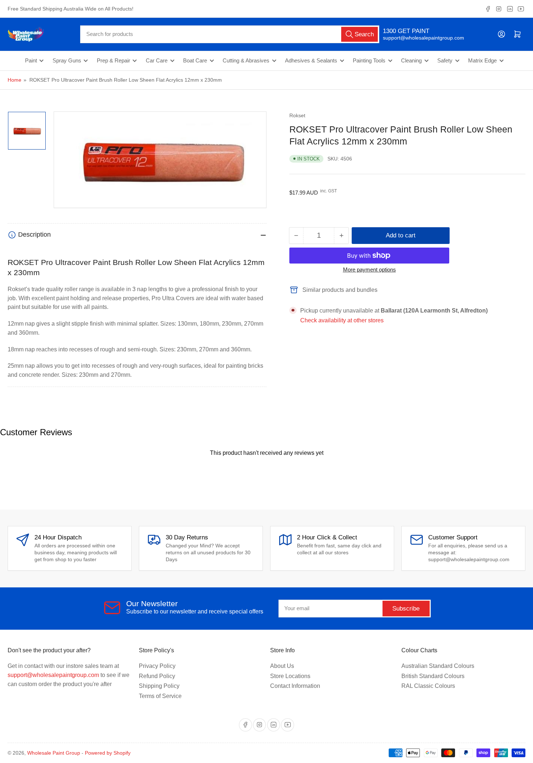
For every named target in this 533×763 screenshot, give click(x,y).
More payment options (369, 269)
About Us (282, 666)
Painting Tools (369, 61)
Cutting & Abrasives (246, 61)
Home (14, 80)
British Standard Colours (432, 676)
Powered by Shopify (108, 753)
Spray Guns (67, 61)
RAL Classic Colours (428, 686)
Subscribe (406, 608)
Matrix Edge (482, 61)
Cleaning (411, 61)
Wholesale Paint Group (53, 753)
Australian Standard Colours (437, 666)
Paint (31, 61)
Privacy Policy (157, 666)
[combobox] (229, 34)
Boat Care (195, 61)
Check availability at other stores (342, 320)
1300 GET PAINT (406, 31)
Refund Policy (157, 676)
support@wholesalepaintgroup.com (417, 38)
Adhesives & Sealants (311, 61)
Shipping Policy (159, 686)
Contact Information (295, 686)
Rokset (297, 115)
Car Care (157, 61)
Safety (445, 61)
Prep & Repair (113, 61)
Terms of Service (160, 696)
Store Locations (290, 676)
